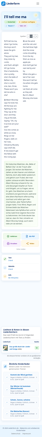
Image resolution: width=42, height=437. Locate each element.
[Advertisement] (21, 303)
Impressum (27, 434)
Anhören (13, 236)
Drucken (13, 243)
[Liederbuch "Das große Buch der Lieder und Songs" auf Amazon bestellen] (37, 347)
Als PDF (32, 236)
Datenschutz (15, 434)
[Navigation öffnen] (38, 4)
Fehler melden (21, 249)
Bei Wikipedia (13, 278)
